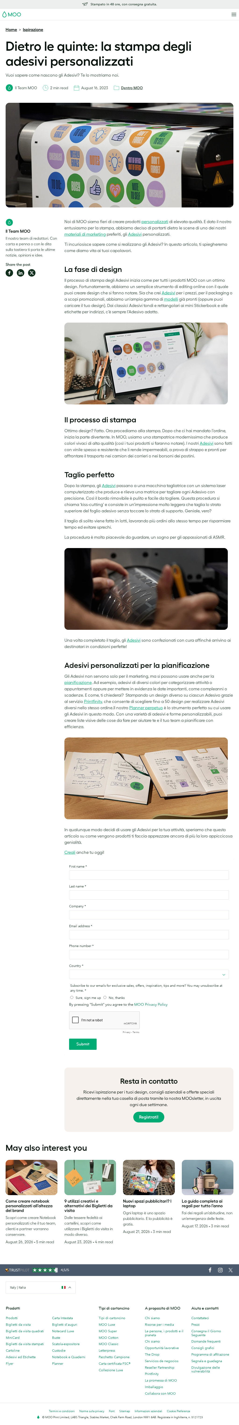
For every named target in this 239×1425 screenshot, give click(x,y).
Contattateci (200, 1318)
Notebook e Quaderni (68, 1357)
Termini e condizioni (62, 1411)
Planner (57, 1363)
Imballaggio (154, 1387)
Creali (69, 852)
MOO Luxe (107, 1324)
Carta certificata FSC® (114, 1363)
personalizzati (154, 221)
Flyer (9, 1363)
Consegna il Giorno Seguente (206, 1333)
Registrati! (148, 1117)
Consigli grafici (202, 1348)
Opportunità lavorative (162, 1348)
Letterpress (107, 1350)
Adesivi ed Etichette (21, 1357)
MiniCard (13, 1338)
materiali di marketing (85, 234)
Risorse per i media (159, 1324)
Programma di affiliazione (210, 1354)
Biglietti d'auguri (64, 1324)
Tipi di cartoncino (112, 1318)
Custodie (59, 1350)
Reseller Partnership (159, 1367)
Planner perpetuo (146, 707)
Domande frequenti (206, 1341)
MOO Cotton (108, 1338)
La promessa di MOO (161, 1380)
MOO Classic (108, 1344)
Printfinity (93, 701)
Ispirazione (33, 29)
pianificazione (78, 682)
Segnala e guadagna (206, 1361)
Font (112, 1411)
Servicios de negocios (161, 1361)
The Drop (152, 1354)
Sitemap (124, 1411)
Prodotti (12, 1318)
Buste (56, 1338)
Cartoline (13, 1350)
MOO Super (108, 1331)
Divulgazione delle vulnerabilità (205, 1369)
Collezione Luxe (111, 1370)
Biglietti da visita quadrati (25, 1331)
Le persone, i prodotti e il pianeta (164, 1333)
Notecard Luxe (63, 1331)
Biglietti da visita (18, 1324)
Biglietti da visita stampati (25, 1344)
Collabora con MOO (160, 1393)
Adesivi (135, 234)
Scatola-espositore (66, 1344)
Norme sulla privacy (91, 1411)
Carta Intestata (62, 1318)
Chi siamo (152, 1318)
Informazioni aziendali (148, 1411)
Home (11, 29)
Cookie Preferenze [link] (178, 1411)
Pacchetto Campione (114, 1357)
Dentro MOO (132, 88)
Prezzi (195, 1324)
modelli (171, 299)
